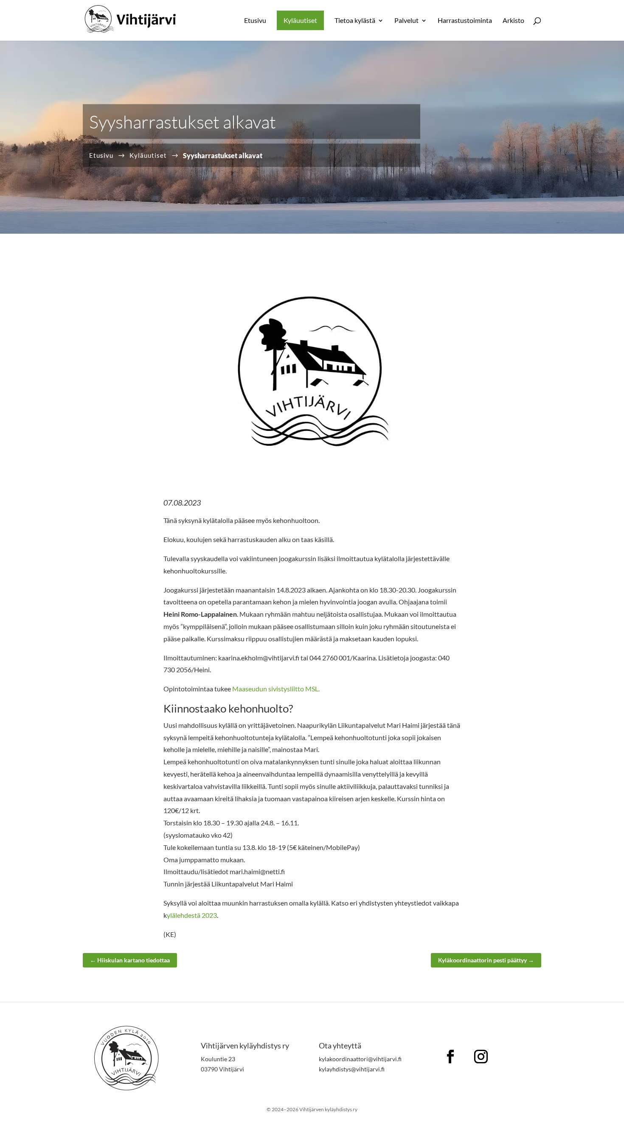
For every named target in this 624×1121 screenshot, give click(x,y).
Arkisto (513, 20)
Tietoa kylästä (354, 20)
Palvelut (406, 20)
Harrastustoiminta (465, 20)
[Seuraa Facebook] (450, 1056)
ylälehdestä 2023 (192, 915)
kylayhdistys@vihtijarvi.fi (352, 1069)
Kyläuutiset (300, 20)
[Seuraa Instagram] (481, 1056)
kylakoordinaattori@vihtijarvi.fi (360, 1058)
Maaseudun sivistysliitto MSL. (276, 689)
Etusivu (255, 20)
